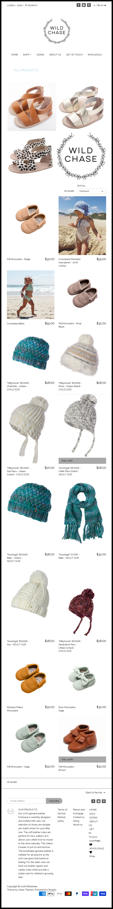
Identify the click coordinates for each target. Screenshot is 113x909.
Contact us (78, 817)
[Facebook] (78, 5)
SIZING (40, 54)
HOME (14, 54)
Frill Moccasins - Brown (67, 768)
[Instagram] (84, 5)
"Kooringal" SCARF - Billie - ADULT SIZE (69, 556)
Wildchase (32, 886)
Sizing (76, 820)
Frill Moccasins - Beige (18, 259)
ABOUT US (55, 54)
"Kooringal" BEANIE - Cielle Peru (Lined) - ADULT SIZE (70, 471)
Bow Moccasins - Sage (68, 709)
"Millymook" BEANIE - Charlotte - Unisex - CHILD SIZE (18, 386)
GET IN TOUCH (74, 54)
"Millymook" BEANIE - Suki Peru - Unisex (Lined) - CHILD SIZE (18, 471)
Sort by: (81, 185)
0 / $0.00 (99, 5)
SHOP (26, 54)
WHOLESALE (95, 54)
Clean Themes (26, 889)
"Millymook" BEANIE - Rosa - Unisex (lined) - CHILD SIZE (70, 386)
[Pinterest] (89, 5)
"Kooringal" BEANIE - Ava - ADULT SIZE (18, 643)
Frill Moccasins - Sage (18, 766)
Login (10, 5)
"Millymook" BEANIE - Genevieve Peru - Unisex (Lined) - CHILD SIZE (70, 646)
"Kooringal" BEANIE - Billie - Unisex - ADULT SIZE (18, 558)
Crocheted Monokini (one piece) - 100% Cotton (69, 262)
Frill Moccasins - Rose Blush (70, 325)
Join (19, 5)
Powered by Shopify (45, 889)
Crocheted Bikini (15, 323)
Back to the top (94, 792)
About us (77, 824)
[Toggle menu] (98, 840)
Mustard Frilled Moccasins (15, 709)
